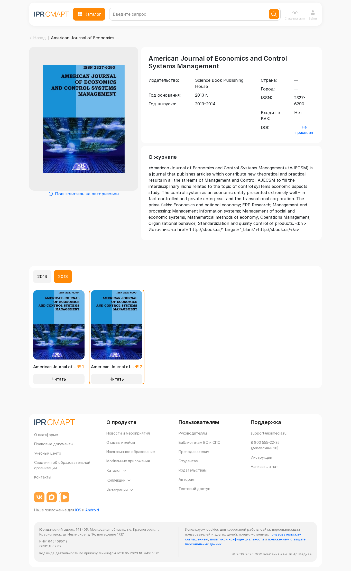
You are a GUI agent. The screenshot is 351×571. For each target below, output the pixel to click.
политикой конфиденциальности (237, 539)
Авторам (187, 479)
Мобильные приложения (128, 461)
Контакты (42, 477)
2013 (63, 276)
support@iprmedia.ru (269, 433)
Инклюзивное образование (130, 451)
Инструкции (261, 457)
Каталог (93, 14)
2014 (42, 276)
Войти (313, 18)
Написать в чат (264, 466)
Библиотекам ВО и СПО (199, 442)
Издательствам (193, 470)
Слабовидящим (295, 18)
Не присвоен (304, 130)
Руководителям (193, 433)
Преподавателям (194, 451)
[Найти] (274, 14)
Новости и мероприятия (128, 433)
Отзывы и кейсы (120, 442)
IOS (78, 510)
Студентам (188, 461)
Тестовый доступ (194, 488)
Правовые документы (53, 444)
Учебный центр (47, 453)
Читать (59, 379)
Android (92, 510)
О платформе (46, 434)
